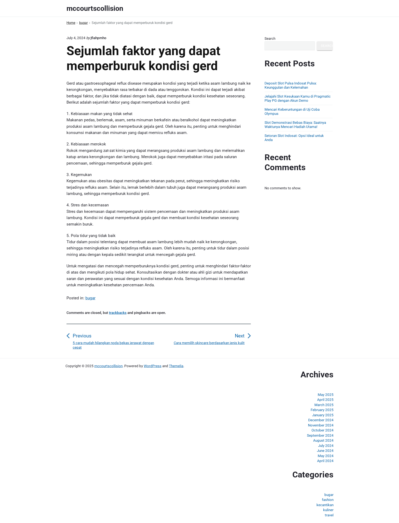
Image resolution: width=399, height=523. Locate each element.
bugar (90, 298)
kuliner (328, 510)
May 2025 (326, 395)
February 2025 (322, 410)
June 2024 (325, 451)
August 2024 (323, 440)
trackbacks (118, 313)
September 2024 (320, 435)
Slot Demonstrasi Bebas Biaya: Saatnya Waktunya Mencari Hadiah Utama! (295, 124)
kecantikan (325, 505)
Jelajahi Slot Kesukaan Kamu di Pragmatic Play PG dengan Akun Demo (298, 98)
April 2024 (325, 461)
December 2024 (321, 420)
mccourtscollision (108, 366)
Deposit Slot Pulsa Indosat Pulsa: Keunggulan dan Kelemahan (291, 85)
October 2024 (323, 430)
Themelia (176, 366)
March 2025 (324, 405)
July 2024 (326, 446)
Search (270, 38)
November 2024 (321, 425)
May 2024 (326, 456)
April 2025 (325, 400)
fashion (328, 500)
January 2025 (323, 415)
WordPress (152, 366)
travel (329, 515)
